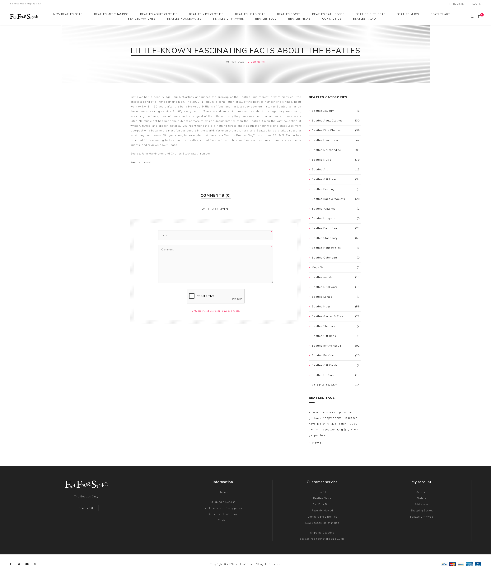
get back (315, 418)
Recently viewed (322, 510)
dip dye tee (344, 412)
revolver (329, 429)
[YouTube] (27, 564)
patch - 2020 (348, 424)
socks (343, 429)
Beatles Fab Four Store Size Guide (322, 539)
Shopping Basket (422, 510)
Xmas (354, 429)
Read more (86, 508)
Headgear (350, 418)
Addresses (421, 504)
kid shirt (323, 424)
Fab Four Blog (322, 504)
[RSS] (35, 564)
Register (459, 3)
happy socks (332, 418)
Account (421, 492)
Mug (333, 424)
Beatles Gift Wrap (421, 517)
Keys (312, 424)
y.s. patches (317, 435)
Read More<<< (140, 162)
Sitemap (223, 492)
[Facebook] (11, 564)
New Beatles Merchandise (322, 523)
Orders (421, 498)
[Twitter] (19, 564)
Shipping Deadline (322, 532)
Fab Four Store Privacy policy (223, 508)
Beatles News (322, 498)
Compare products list (322, 517)
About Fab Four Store (223, 514)
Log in (476, 3)
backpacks (328, 412)
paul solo (315, 429)
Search (322, 492)
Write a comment (216, 209)
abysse (314, 412)
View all (318, 443)
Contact (223, 520)
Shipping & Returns (223, 502)
